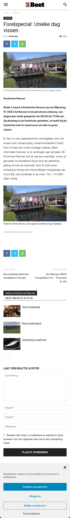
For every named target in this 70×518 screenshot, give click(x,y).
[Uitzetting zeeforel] (11, 344)
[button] (65, 467)
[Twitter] (14, 44)
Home (6, 12)
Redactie (13, 36)
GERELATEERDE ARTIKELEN (20, 293)
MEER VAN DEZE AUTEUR (19, 298)
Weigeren (35, 496)
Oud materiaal (31, 307)
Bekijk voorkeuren (35, 505)
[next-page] (11, 356)
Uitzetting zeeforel (34, 340)
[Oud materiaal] (11, 311)
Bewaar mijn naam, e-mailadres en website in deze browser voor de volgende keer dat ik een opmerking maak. (33, 439)
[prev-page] (5, 356)
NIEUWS (16, 12)
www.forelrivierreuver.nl (18, 232)
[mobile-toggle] (5, 4)
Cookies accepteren (35, 486)
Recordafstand (31, 323)
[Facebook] (6, 44)
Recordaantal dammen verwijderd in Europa (16, 276)
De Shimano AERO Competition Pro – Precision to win (51, 278)
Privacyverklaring (31, 513)
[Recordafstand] (11, 327)
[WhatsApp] (22, 44)
